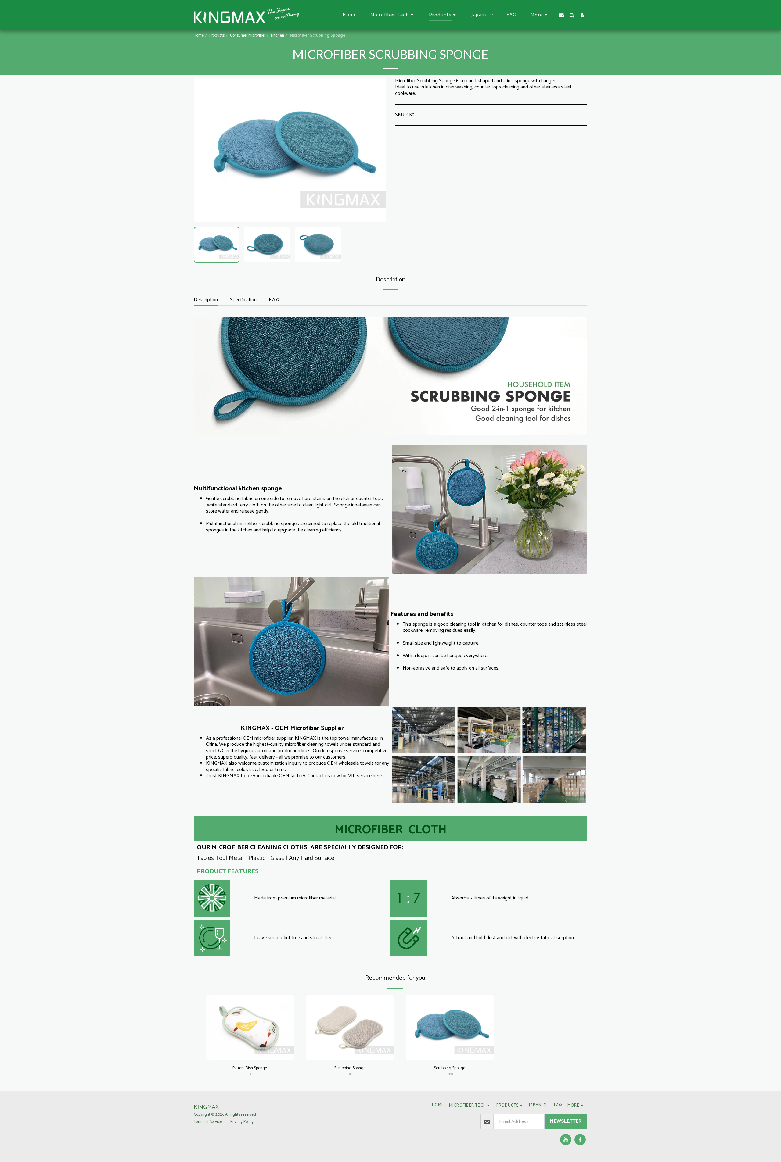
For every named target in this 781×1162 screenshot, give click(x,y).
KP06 (450, 1074)
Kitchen (277, 35)
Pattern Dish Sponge (249, 1068)
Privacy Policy (242, 1121)
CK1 (350, 1074)
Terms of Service (208, 1121)
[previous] (203, 150)
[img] (250, 1027)
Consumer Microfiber (247, 35)
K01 (250, 1074)
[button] (393, 15)
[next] (376, 150)
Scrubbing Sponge (349, 1068)
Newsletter (565, 1121)
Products (217, 35)
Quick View (249, 1053)
